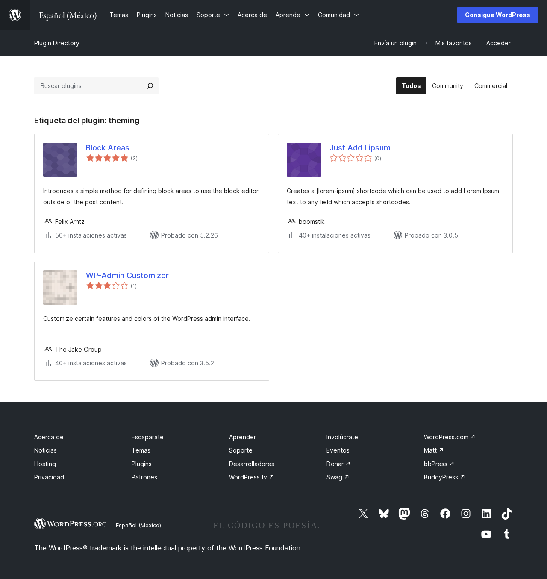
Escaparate (148, 437)
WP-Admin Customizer (127, 275)
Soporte (241, 450)
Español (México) (138, 525)
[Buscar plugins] (150, 85)
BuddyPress (444, 477)
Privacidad (49, 477)
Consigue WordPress (497, 14)
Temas (141, 450)
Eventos (338, 450)
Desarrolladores (251, 463)
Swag (338, 477)
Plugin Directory (56, 43)
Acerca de (49, 437)
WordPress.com (450, 437)
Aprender (242, 437)
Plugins (142, 463)
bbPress (439, 463)
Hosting (45, 463)
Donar (338, 463)
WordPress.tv (251, 477)
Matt (434, 450)
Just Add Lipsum (360, 147)
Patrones (144, 477)
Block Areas (107, 147)
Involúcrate (342, 437)
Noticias (45, 450)
